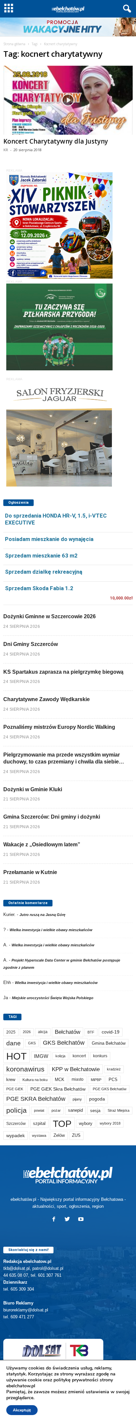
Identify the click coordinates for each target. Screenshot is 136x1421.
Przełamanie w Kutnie (30, 872)
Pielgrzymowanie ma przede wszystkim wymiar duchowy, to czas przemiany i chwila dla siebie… (63, 758)
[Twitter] (69, 1219)
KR (5, 149)
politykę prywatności (75, 1380)
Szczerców (16, 1123)
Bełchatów (67, 1032)
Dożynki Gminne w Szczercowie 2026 (49, 616)
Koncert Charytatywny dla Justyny (55, 141)
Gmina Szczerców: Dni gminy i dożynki (51, 817)
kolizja (60, 1056)
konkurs (100, 1056)
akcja (43, 1032)
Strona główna (14, 44)
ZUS (76, 1135)
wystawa (39, 1135)
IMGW (41, 1056)
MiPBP (96, 1080)
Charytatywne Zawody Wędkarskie (46, 699)
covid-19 (110, 1032)
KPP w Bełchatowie (76, 1069)
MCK (59, 1079)
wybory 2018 (110, 1123)
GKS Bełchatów (64, 1042)
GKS (32, 1043)
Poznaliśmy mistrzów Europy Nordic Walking (59, 727)
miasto (78, 1079)
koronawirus (25, 1069)
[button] (126, 9)
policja (16, 1110)
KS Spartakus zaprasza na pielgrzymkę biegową (63, 672)
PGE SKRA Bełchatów (35, 1099)
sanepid (75, 1110)
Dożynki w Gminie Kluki (32, 789)
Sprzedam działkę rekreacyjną (43, 571)
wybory (85, 1123)
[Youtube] (82, 1219)
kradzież (114, 1069)
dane (13, 1043)
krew (10, 1079)
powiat (39, 1110)
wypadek (15, 1135)
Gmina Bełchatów (108, 1043)
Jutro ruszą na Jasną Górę (42, 915)
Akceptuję (22, 1410)
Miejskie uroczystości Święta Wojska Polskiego (52, 998)
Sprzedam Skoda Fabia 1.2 (39, 588)
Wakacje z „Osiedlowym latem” (41, 844)
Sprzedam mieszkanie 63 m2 (41, 555)
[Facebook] (55, 1219)
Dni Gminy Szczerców (30, 644)
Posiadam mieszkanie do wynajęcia (49, 539)
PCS (113, 1079)
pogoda (97, 1099)
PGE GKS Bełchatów (109, 1089)
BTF (90, 1032)
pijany (77, 1099)
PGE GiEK (14, 1089)
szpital (39, 1123)
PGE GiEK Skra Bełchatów (57, 1089)
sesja (95, 1110)
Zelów (59, 1135)
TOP (62, 1123)
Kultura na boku (35, 1080)
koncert (79, 1056)
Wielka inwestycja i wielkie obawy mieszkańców (51, 930)
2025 (11, 1032)
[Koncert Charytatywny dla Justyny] (68, 100)
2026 (27, 1032)
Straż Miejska (118, 1110)
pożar (56, 1110)
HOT (16, 1056)
